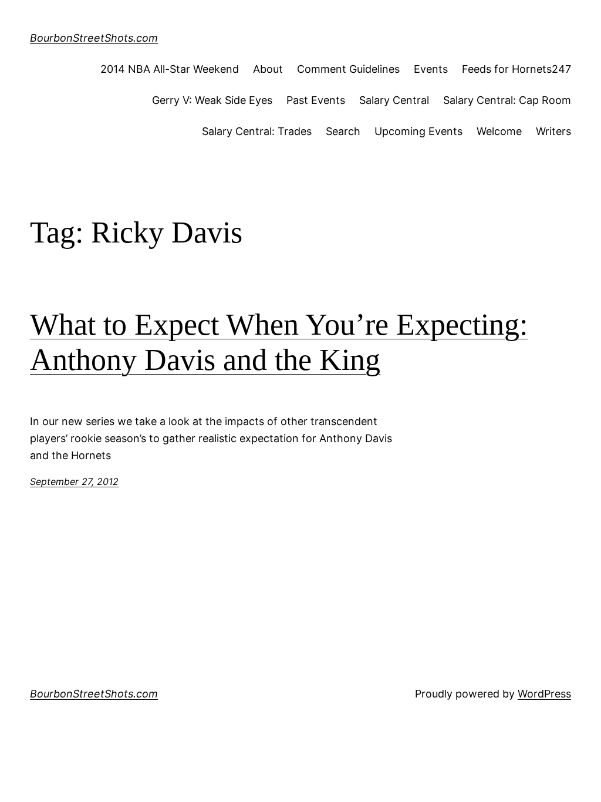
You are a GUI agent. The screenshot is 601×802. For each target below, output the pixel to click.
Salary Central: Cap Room (507, 100)
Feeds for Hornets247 (516, 69)
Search (343, 131)
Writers (553, 131)
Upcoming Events (418, 131)
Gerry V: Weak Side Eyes (212, 100)
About (268, 69)
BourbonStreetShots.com (94, 38)
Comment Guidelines (348, 69)
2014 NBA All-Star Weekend (169, 69)
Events (431, 69)
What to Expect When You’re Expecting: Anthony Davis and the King (279, 342)
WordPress (544, 694)
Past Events (315, 100)
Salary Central (394, 100)
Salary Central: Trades (257, 131)
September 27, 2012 (74, 481)
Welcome (499, 131)
